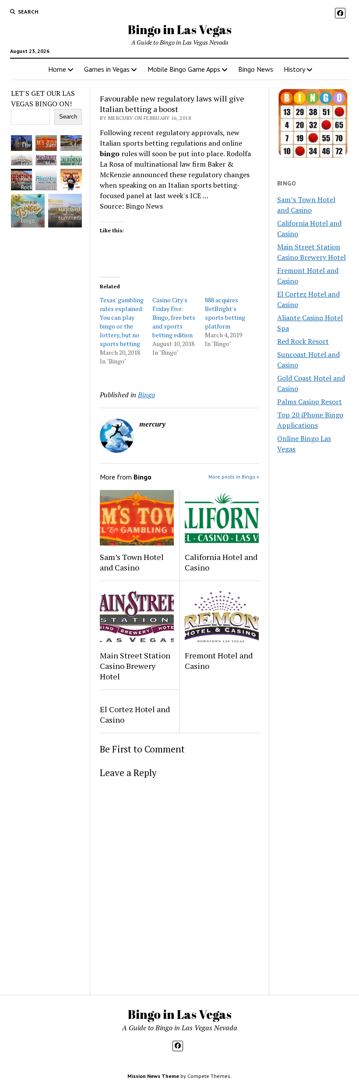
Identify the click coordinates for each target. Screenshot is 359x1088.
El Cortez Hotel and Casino (135, 714)
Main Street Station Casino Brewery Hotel (135, 666)
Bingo (146, 394)
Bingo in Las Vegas (180, 29)
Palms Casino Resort (309, 401)
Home (57, 69)
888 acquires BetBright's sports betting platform (225, 313)
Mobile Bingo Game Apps (184, 69)
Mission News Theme (153, 1076)
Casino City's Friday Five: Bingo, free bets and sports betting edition (173, 317)
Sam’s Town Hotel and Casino (132, 562)
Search (68, 116)
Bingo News (255, 69)
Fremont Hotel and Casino (219, 660)
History (294, 69)
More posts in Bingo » (233, 476)
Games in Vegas (107, 69)
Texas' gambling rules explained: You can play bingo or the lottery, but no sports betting (122, 322)
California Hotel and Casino (221, 562)
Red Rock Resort (303, 341)
